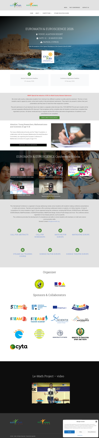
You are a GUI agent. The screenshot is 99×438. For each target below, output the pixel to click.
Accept (69, 431)
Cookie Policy (79, 435)
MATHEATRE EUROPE (80, 234)
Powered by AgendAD (30, 436)
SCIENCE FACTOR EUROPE (50, 254)
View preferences (92, 431)
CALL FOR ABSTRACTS (19, 234)
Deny (80, 431)
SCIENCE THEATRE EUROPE (77, 254)
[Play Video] (22, 169)
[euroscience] (32, 3)
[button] (96, 421)
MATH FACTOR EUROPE (60, 235)
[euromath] (15, 3)
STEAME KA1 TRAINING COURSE (22, 255)
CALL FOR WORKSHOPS (39, 235)
